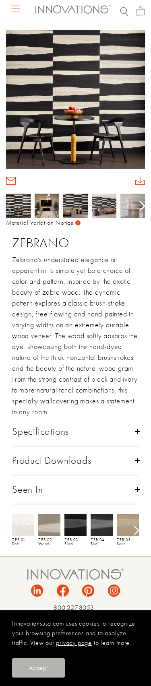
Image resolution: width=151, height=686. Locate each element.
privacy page (74, 643)
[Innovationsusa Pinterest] (88, 590)
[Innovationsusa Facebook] (63, 590)
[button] (139, 206)
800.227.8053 (74, 608)
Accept (38, 668)
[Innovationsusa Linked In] (37, 590)
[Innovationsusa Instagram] (114, 590)
